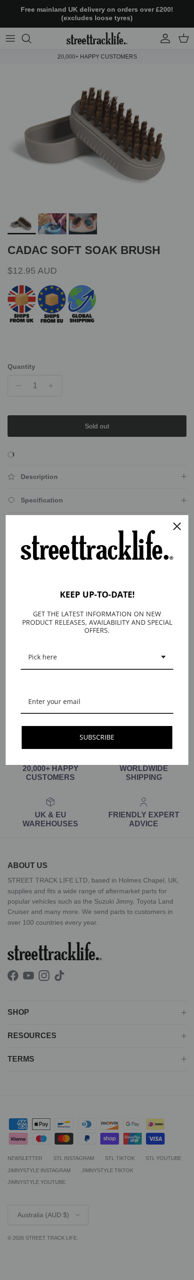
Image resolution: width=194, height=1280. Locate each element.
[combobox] (97, 658)
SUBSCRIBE (97, 737)
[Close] (177, 526)
